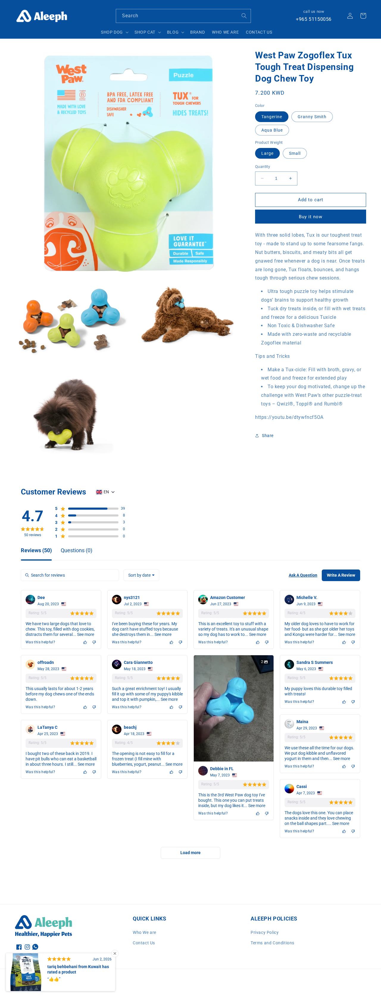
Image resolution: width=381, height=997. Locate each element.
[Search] (244, 15)
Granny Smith (312, 116)
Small (295, 153)
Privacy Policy (265, 932)
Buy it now (310, 216)
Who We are (144, 932)
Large (267, 153)
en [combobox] (106, 491)
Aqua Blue (272, 129)
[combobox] (183, 16)
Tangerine (271, 116)
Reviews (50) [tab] (36, 550)
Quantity (262, 166)
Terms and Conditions (272, 942)
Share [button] (268, 435)
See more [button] (85, 634)
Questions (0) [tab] (76, 550)
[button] (114, 32)
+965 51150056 (314, 19)
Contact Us (144, 942)
